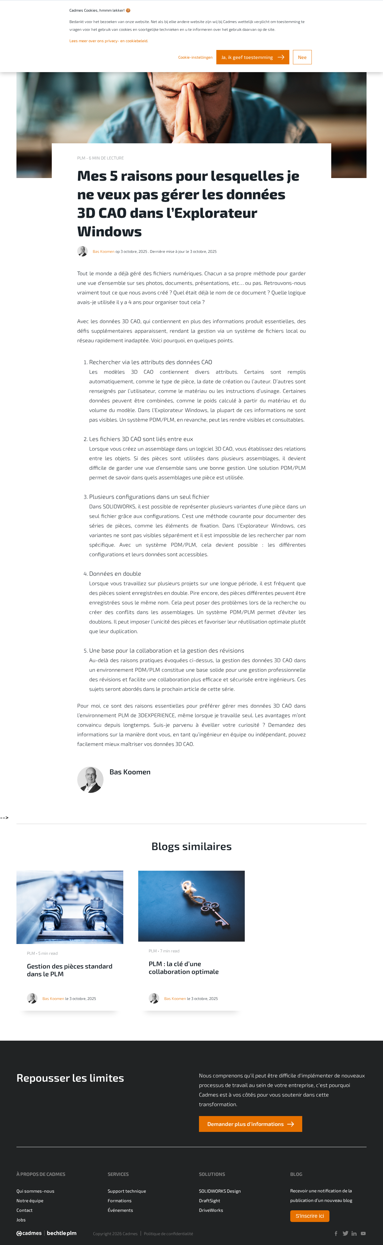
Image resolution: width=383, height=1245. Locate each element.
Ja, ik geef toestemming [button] (247, 57)
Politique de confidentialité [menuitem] (168, 1233)
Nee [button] (302, 57)
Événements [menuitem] (120, 1210)
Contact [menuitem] (24, 1210)
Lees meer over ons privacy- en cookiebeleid (108, 40)
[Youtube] (363, 1233)
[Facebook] (335, 1233)
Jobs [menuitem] (21, 1219)
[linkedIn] (354, 1233)
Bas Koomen (104, 251)
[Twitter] (345, 1233)
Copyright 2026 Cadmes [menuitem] (115, 1233)
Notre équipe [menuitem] (29, 1200)
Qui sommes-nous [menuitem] (35, 1191)
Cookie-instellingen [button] (195, 57)
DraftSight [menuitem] (209, 1200)
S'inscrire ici (310, 1216)
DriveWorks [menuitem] (211, 1210)
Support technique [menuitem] (127, 1191)
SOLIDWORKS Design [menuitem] (220, 1191)
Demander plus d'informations (245, 1124)
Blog (296, 1174)
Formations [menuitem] (120, 1200)
